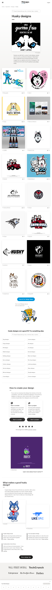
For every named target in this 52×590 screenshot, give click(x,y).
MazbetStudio (14, 469)
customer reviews (32, 429)
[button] (49, 581)
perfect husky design (34, 61)
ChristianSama (30, 528)
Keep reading (11, 539)
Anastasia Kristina (7, 207)
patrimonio (6, 265)
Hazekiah (5, 179)
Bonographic (6, 92)
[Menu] (2, 2)
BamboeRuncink (31, 179)
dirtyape (30, 207)
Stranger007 (31, 293)
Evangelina (38, 52)
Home (3, 6)
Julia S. (30, 92)
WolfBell (5, 150)
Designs (13, 6)
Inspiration (8, 6)
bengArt (30, 265)
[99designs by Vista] (25, 2)
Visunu (5, 121)
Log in (48, 2)
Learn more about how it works (32, 471)
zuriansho (5, 523)
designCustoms (6, 293)
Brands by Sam (31, 150)
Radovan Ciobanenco (32, 121)
